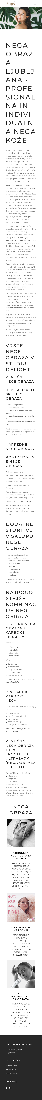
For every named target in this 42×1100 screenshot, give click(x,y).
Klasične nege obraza (13, 429)
